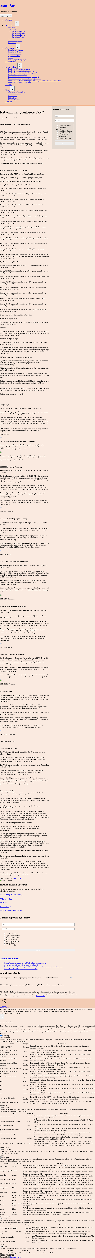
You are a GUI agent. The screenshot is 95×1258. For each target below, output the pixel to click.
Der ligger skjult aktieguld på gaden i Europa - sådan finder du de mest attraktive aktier (33, 967)
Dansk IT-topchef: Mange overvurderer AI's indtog (21, 969)
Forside (8, 20)
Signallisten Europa (18, 35)
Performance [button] (4, 1147)
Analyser (9, 25)
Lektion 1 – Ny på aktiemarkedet (19, 69)
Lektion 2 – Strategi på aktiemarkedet (21, 71)
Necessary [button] (3, 1034)
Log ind (8, 102)
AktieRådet (7, 5)
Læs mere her (40, 996)
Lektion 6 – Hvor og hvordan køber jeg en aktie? (24, 79)
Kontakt (8, 84)
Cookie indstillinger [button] (6, 1013)
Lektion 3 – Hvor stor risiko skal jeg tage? (22, 73)
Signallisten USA (18, 37)
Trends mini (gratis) (15, 41)
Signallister (12, 29)
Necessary (5, 1036)
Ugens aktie (12, 43)
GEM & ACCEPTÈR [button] (7, 1255)
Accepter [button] (17, 1013)
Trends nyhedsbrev (64, 125)
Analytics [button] (3, 1155)
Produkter (9, 48)
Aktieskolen (10, 67)
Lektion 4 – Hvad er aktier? (17, 75)
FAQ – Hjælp (12, 98)
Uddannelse (10, 62)
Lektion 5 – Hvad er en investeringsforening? (23, 77)
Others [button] (2, 1244)
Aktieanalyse (12, 27)
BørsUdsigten (17, 878)
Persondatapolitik (14, 100)
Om (7, 90)
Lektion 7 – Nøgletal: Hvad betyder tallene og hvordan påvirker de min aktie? (34, 81)
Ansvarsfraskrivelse (14, 94)
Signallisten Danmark (19, 31)
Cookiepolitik (12, 96)
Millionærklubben (9, 958)
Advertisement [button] (5, 1217)
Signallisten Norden (18, 33)
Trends (10, 39)
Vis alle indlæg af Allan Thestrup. (11, 895)
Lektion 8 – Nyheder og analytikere (20, 83)
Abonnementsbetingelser (16, 92)
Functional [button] (3, 1105)
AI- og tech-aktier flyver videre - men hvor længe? (21, 965)
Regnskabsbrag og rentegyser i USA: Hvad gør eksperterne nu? (25, 963)
